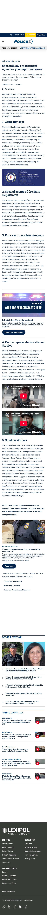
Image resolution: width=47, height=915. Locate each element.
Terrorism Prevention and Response (17, 590)
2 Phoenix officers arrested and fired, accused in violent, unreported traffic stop (24, 686)
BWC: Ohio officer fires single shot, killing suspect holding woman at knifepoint (22, 702)
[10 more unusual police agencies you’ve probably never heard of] (23, 532)
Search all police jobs (14, 332)
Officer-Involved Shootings (11, 759)
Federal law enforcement (11, 61)
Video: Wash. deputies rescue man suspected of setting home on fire (15, 750)
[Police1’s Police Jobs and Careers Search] (23, 305)
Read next (9, 566)
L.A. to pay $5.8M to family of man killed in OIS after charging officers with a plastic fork (16, 763)
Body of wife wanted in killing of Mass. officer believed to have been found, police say (24, 670)
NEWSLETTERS (19, 35)
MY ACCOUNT (30, 35)
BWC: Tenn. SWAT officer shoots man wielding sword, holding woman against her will (16, 736)
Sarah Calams (24, 560)
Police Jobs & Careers (10, 546)
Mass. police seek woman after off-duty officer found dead (23, 694)
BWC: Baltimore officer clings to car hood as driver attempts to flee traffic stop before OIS (16, 778)
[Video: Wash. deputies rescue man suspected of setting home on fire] (40, 749)
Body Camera (7, 718)
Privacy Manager (8, 891)
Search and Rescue (9, 747)
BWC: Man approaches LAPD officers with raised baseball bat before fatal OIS (16, 722)
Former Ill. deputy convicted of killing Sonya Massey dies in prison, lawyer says (23, 678)
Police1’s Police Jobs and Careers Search (17, 320)
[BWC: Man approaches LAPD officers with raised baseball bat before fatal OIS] (40, 720)
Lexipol (17, 900)
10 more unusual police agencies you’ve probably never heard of (21, 550)
